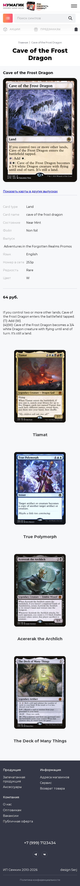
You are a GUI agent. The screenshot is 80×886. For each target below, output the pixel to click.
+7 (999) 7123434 (40, 843)
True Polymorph (40, 536)
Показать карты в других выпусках (30, 191)
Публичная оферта (18, 821)
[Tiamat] (40, 386)
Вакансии (11, 816)
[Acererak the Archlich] (40, 590)
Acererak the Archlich (40, 638)
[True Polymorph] (40, 488)
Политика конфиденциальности (40, 879)
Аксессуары (12, 787)
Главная (23, 42)
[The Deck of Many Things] (40, 692)
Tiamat (40, 434)
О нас (7, 804)
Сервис (46, 783)
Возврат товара (52, 788)
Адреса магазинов (54, 777)
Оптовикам (12, 810)
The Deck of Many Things (40, 741)
